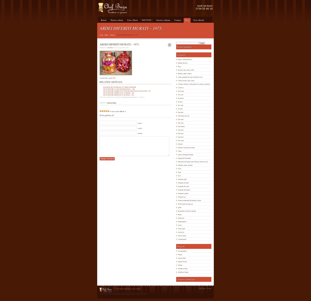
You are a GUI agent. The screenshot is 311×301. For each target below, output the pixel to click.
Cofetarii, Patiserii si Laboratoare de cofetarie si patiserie (194, 84)
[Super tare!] (108, 111)
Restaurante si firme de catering (187, 211)
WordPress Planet (183, 272)
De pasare (181, 98)
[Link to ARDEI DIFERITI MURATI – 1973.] (116, 76)
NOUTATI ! (147, 20)
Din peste (180, 130)
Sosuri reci (181, 232)
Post (179, 176)
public (179, 207)
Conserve (112, 35)
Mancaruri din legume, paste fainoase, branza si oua (193, 162)
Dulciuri (180, 144)
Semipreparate (182, 221)
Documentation (182, 251)
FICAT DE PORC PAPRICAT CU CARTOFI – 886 (118, 93)
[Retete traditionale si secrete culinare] (113, 14)
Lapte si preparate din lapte (185, 154)
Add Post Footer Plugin (129, 97)
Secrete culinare (163, 20)
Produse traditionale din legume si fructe (189, 200)
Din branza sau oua (183, 116)
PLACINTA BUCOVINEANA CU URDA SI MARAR (119, 87)
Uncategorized (182, 239)
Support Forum (182, 261)
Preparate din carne (183, 186)
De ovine (180, 95)
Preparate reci (182, 197)
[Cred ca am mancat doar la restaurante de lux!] (106, 111)
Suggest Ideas (182, 258)
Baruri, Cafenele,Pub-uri (185, 59)
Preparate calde (182, 179)
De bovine (181, 91)
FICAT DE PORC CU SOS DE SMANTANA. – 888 (119, 89)
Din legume (181, 126)
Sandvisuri (181, 218)
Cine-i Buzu (132, 20)
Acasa (101, 35)
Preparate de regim (183, 183)
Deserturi (180, 112)
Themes (180, 265)
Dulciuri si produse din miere (186, 147)
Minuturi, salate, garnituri (185, 165)
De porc (180, 102)
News (179, 169)
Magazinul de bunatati (184, 158)
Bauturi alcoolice (183, 63)
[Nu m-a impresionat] (101, 111)
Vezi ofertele (198, 20)
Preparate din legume (184, 190)
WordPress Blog (182, 269)
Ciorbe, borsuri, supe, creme (186, 80)
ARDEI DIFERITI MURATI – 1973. (119, 44)
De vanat (180, 105)
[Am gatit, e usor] (103, 111)
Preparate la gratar (183, 193)
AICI (113, 78)
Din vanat (181, 140)
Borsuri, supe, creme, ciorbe (186, 70)
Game (179, 151)
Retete (104, 20)
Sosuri (180, 225)
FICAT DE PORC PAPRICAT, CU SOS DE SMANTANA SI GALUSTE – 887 (127, 91)
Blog (187, 20)
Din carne (181, 119)
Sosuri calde (181, 229)
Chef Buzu (110, 48)
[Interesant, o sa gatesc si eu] (104, 111)
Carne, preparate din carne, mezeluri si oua (190, 77)
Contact (177, 20)
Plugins (180, 254)
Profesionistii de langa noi (185, 204)
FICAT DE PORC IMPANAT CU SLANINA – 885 (118, 95)
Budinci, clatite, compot (184, 73)
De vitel (180, 109)
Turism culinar (116, 20)
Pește (179, 172)
